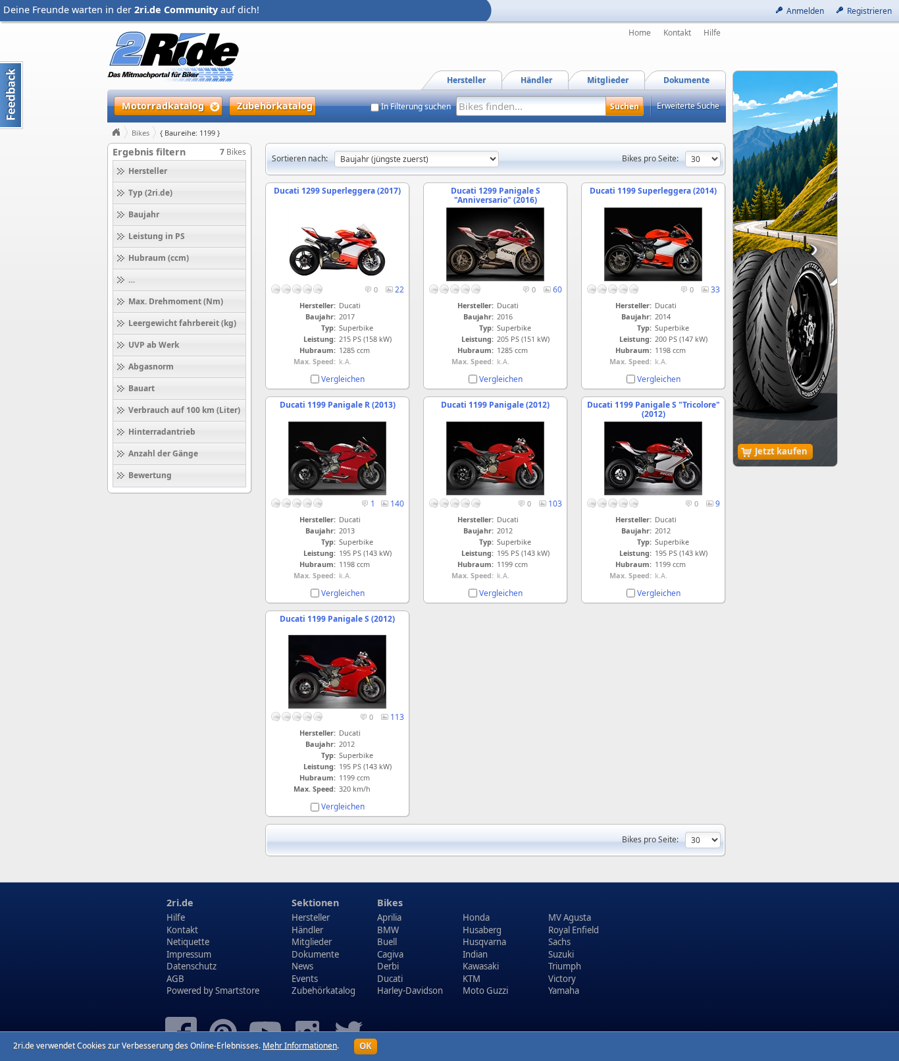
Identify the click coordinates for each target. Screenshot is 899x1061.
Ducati (390, 979)
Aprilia (389, 917)
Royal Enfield (573, 930)
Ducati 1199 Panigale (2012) (495, 404)
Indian (475, 954)
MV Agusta (569, 917)
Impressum (189, 954)
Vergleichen (343, 379)
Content (11, 95)
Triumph (564, 966)
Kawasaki (481, 966)
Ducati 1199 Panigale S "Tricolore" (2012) (653, 409)
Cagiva (390, 954)
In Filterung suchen (416, 106)
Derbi (388, 966)
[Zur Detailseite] (337, 278)
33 (715, 289)
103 (555, 503)
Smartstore (237, 990)
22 (399, 289)
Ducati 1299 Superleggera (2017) (337, 190)
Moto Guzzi (485, 990)
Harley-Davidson (410, 990)
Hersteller (311, 917)
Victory (562, 979)
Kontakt (677, 33)
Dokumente (315, 954)
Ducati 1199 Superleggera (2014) (653, 190)
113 (397, 716)
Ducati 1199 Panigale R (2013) (338, 404)
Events (305, 979)
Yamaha (563, 990)
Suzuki (561, 954)
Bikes (140, 133)
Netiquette (188, 942)
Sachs (559, 942)
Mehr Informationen (300, 1045)
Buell (387, 942)
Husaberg (482, 930)
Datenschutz (192, 966)
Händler (307, 930)
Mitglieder (312, 942)
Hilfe (712, 33)
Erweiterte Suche (688, 105)
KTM (471, 979)
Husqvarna (484, 942)
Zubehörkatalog (323, 990)
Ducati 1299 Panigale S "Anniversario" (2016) (495, 195)
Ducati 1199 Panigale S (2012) (337, 618)
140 (397, 503)
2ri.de (180, 902)
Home (640, 33)
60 (557, 289)
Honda (476, 917)
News (302, 966)
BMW (388, 930)
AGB (175, 979)
